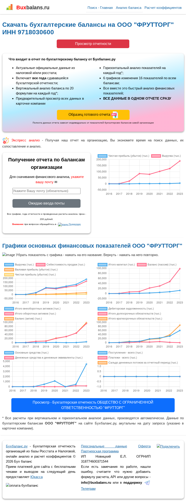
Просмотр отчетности (93, 44)
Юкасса (36, 477)
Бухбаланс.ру (17, 446)
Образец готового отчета (90, 114)
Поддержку (74, 224)
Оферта (144, 446)
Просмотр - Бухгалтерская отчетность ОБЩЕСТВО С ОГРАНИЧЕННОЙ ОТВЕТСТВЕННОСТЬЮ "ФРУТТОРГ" (93, 405)
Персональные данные (104, 446)
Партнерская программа (100, 451)
